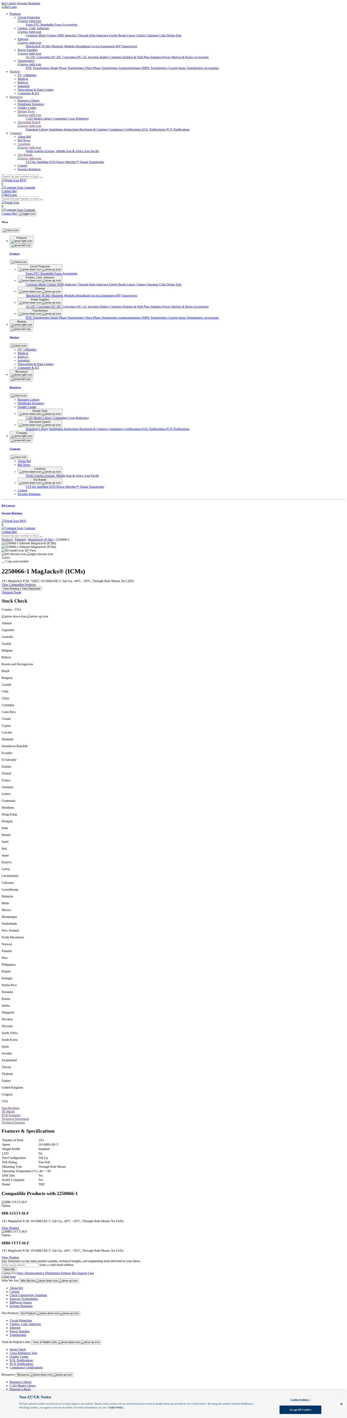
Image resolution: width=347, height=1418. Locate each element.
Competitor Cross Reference (71, 118)
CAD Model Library (39, 118)
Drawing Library (20, 1389)
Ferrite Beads (118, 35)
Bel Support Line (83, 1273)
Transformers (18, 1335)
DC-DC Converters (64, 57)
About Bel (16, 1288)
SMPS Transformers (154, 68)
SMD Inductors (67, 35)
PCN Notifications (178, 129)
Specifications (10, 1108)
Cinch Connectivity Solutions (28, 1295)
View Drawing (11, 588)
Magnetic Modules (64, 46)
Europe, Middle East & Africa (64, 151)
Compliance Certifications (125, 129)
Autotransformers (129, 68)
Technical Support (13, 1122)
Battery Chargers (111, 57)
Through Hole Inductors (93, 35)
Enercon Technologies (24, 1299)
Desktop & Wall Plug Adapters (142, 57)
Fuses (30, 24)
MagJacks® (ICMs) (39, 46)
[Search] (41, 177)
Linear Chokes (136, 35)
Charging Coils (156, 35)
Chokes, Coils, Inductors (25, 1324)
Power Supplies (20, 1331)
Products (15, 13)
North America (35, 151)
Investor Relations (28, 3)
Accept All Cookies (300, 1409)
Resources (16, 97)
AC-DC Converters (38, 57)
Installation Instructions (64, 129)
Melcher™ (72, 162)
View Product (10, 1228)
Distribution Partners (58, 1273)
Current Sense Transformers (186, 68)
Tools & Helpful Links (45, 1342)
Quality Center (19, 1356)
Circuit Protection (21, 1320)
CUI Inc (31, 162)
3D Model (8, 1111)
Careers (14, 1291)
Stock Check (18, 1349)
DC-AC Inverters (88, 57)
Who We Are (28, 1280)
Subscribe (9, 1269)
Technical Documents (15, 1119)
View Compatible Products (19, 584)
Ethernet (20, 539)
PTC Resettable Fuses (48, 24)
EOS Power (57, 162)
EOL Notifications (154, 129)
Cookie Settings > (300, 1399)
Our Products (29, 1313)
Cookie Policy (116, 1407)
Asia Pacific (91, 151)
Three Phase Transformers (101, 68)
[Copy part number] (3, 562)
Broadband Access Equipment (95, 46)
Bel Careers (9, 3)
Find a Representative (30, 1273)
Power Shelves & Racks (178, 57)
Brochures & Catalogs (93, 129)
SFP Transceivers (126, 46)
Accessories (69, 24)
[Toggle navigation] (27, 214)
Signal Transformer (92, 162)
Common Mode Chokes (41, 35)
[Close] (11, 230)
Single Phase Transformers (67, 68)
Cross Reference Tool (23, 1353)
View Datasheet (31, 588)
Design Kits (173, 35)
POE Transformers (38, 68)
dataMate (43, 162)
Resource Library (21, 1382)
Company (16, 133)
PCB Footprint (11, 1115)
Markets (15, 71)
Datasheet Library (37, 129)
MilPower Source (21, 1302)
